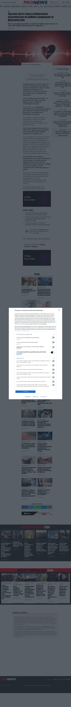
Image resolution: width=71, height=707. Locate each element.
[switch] (52, 337)
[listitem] (35, 334)
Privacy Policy (43, 396)
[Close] (59, 310)
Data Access (35, 396)
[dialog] (35, 353)
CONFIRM (25, 391)
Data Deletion (28, 396)
